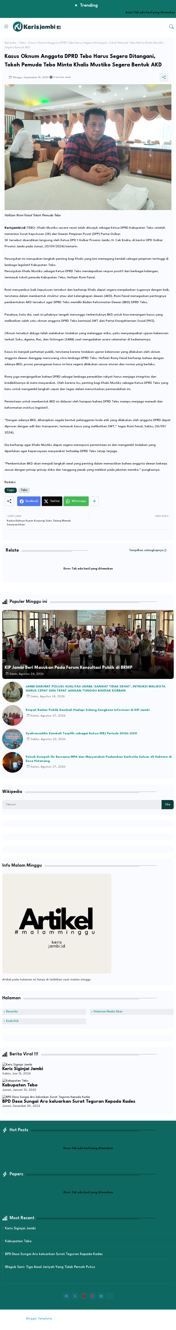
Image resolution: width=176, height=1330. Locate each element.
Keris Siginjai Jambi (22, 1069)
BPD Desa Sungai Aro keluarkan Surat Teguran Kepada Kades (68, 1101)
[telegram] (101, 1296)
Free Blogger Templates (91, 1318)
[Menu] (6, 26)
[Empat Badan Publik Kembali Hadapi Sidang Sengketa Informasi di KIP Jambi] (12, 715)
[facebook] (66, 1296)
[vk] (110, 1296)
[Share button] (94, 501)
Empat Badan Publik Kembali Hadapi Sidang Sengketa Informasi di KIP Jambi (88, 710)
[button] (171, 26)
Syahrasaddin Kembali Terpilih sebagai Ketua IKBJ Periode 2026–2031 (81, 733)
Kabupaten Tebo (20, 1085)
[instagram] (92, 1296)
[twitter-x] (75, 1296)
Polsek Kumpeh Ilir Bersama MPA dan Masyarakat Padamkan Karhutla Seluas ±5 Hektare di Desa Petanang (99, 759)
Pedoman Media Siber (108, 1011)
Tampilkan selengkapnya (146, 550)
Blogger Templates (39, 1318)
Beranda (10, 43)
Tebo (22, 43)
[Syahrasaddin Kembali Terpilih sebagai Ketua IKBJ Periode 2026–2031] (12, 739)
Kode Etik (12, 1021)
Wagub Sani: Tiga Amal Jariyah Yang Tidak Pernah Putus (50, 1267)
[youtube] (83, 1296)
